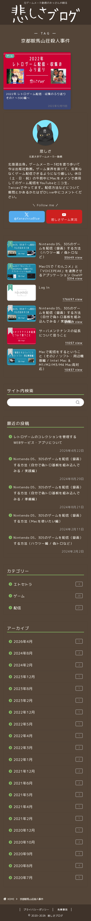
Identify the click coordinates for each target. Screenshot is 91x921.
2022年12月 (47, 712)
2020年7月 (47, 877)
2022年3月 (47, 747)
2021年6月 (47, 783)
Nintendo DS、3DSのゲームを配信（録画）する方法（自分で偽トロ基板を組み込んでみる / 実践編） (48, 465)
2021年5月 (47, 794)
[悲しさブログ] (45, 21)
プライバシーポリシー (36, 909)
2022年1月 (47, 759)
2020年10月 (47, 842)
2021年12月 (47, 771)
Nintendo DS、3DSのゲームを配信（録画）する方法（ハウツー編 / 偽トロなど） (48, 540)
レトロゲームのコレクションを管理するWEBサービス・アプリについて (45, 439)
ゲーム (47, 596)
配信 (47, 608)
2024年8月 (47, 653)
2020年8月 (47, 865)
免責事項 (62, 909)
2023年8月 (47, 688)
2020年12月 (47, 830)
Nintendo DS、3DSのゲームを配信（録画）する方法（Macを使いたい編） (48, 518)
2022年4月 (47, 735)
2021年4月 (47, 806)
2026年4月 (47, 641)
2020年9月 (47, 853)
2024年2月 (47, 665)
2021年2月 (47, 818)
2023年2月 (47, 700)
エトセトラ (47, 584)
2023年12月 (47, 676)
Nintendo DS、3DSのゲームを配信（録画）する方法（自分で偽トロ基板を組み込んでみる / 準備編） (48, 493)
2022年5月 (47, 724)
